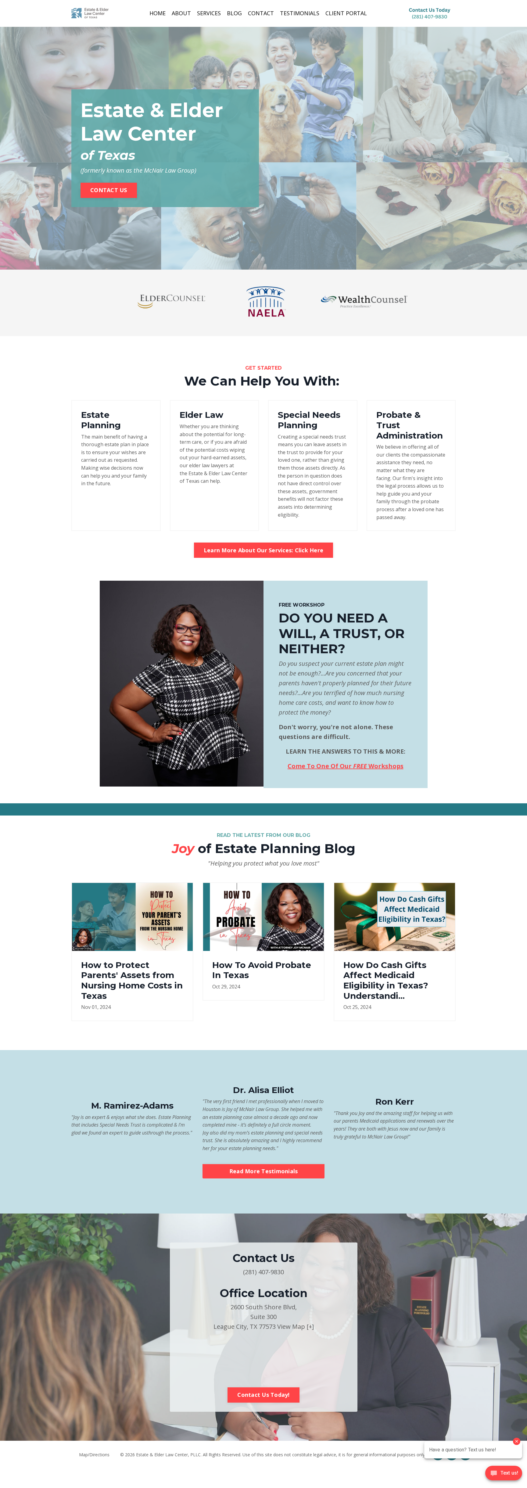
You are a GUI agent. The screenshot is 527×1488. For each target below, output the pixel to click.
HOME (157, 13)
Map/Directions (94, 1455)
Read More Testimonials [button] (263, 1171)
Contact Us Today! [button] (263, 1394)
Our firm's (404, 478)
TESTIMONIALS (299, 13)
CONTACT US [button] (108, 190)
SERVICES (209, 13)
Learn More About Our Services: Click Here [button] (263, 550)
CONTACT (261, 13)
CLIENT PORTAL (346, 13)
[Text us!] (503, 1475)
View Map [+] (295, 1326)
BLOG (234, 13)
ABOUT (181, 13)
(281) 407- (257, 1272)
